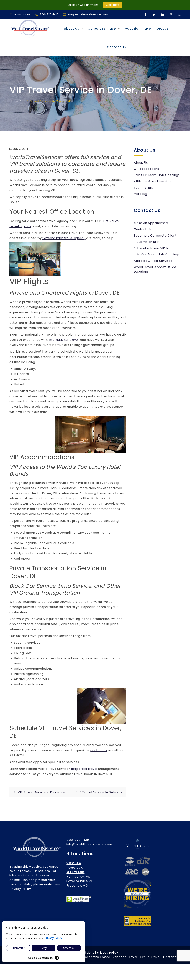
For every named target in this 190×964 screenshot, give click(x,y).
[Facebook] (145, 14)
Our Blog (140, 194)
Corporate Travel (102, 28)
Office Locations (146, 169)
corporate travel (84, 769)
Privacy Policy (20, 889)
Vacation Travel (138, 28)
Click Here (112, 5)
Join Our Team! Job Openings (157, 175)
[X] (154, 14)
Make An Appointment (151, 223)
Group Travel (150, 957)
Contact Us (116, 47)
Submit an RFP (148, 242)
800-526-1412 (49, 14)
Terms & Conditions (35, 871)
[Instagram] (171, 14)
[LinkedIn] (162, 14)
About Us (71, 28)
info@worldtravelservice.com (88, 14)
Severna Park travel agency (64, 238)
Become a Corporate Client (155, 235)
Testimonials (143, 188)
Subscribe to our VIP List (152, 248)
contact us (98, 750)
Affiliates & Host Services (153, 181)
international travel (64, 340)
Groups (162, 28)
